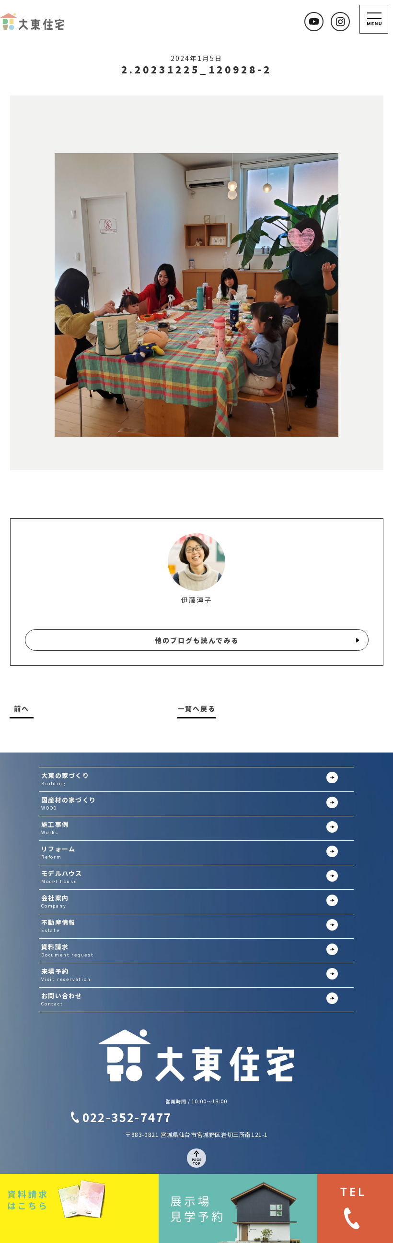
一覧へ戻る (196, 708)
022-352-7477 (127, 1117)
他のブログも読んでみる (197, 640)
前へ (21, 708)
